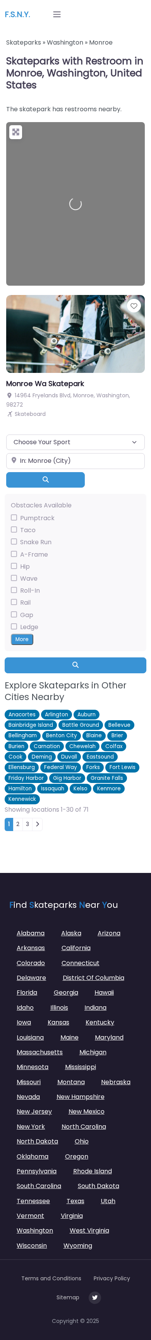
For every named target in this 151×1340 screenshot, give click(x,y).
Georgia (66, 992)
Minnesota (32, 1066)
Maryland (109, 1037)
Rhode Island (92, 1171)
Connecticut (81, 963)
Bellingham (23, 735)
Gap (26, 615)
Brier (117, 735)
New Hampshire (81, 1096)
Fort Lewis (123, 767)
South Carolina (39, 1185)
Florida (27, 992)
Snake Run (35, 542)
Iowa (24, 1022)
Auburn (86, 714)
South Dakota (98, 1185)
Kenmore (109, 788)
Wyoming (77, 1245)
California (76, 947)
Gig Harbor (67, 778)
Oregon (76, 1156)
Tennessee (33, 1201)
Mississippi (80, 1066)
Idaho (25, 1007)
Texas (75, 1201)
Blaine (94, 735)
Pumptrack (37, 518)
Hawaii (104, 992)
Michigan (92, 1052)
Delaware (31, 977)
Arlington (56, 714)
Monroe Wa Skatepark (45, 383)
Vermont (30, 1215)
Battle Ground (80, 725)
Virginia (72, 1215)
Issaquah (52, 788)
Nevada (28, 1096)
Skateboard (30, 414)
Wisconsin (32, 1245)
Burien (16, 746)
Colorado (31, 963)
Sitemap (68, 1297)
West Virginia (89, 1230)
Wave (29, 578)
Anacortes (22, 714)
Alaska (71, 933)
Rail (25, 602)
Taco (28, 530)
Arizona (109, 933)
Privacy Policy (112, 1278)
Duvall (69, 757)
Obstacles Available (41, 505)
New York (31, 1126)
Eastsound (100, 757)
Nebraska (115, 1082)
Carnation (47, 746)
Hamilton (20, 788)
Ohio (82, 1141)
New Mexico (87, 1111)
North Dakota (37, 1141)
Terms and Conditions (51, 1278)
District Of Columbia (93, 977)
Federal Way (60, 767)
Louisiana (30, 1037)
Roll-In (30, 590)
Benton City (61, 735)
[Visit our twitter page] (95, 1298)
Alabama (31, 933)
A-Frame (34, 554)
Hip (25, 566)
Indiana (95, 1007)
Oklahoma (32, 1156)
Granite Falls (107, 778)
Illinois (59, 1007)
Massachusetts (40, 1052)
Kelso (81, 788)
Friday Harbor (26, 778)
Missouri (29, 1082)
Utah (108, 1201)
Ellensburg (22, 767)
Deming (42, 757)
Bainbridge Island (31, 725)
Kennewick (22, 799)
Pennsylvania (37, 1171)
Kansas (58, 1022)
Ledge (29, 627)
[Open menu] (57, 14)
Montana (71, 1082)
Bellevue (119, 725)
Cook (15, 757)
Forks (93, 767)
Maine (69, 1037)
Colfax (113, 746)
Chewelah (82, 746)
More (22, 639)
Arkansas (31, 947)
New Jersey (34, 1111)
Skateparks (23, 42)
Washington (65, 42)
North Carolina (84, 1126)
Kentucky (100, 1022)
